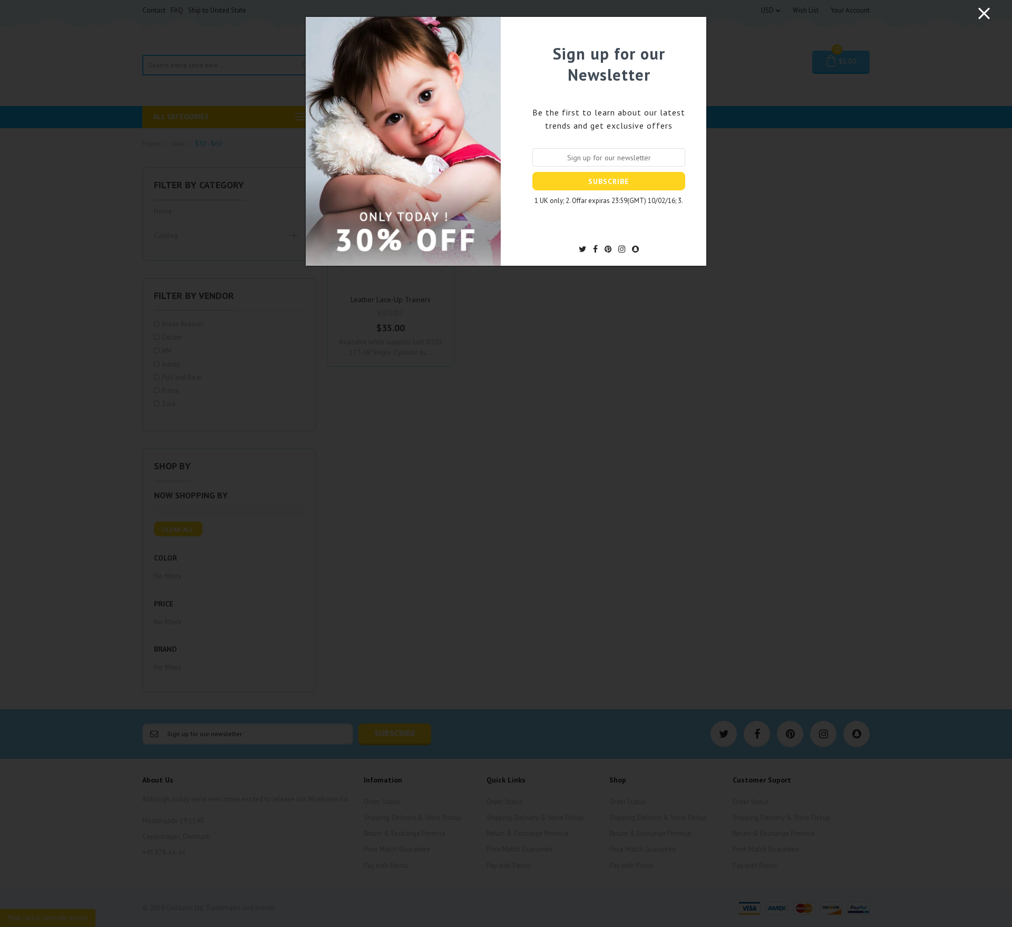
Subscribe (608, 181)
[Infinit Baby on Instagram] (621, 249)
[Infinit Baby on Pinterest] (608, 249)
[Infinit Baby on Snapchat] (635, 249)
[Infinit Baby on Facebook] (595, 249)
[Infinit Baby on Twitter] (582, 249)
